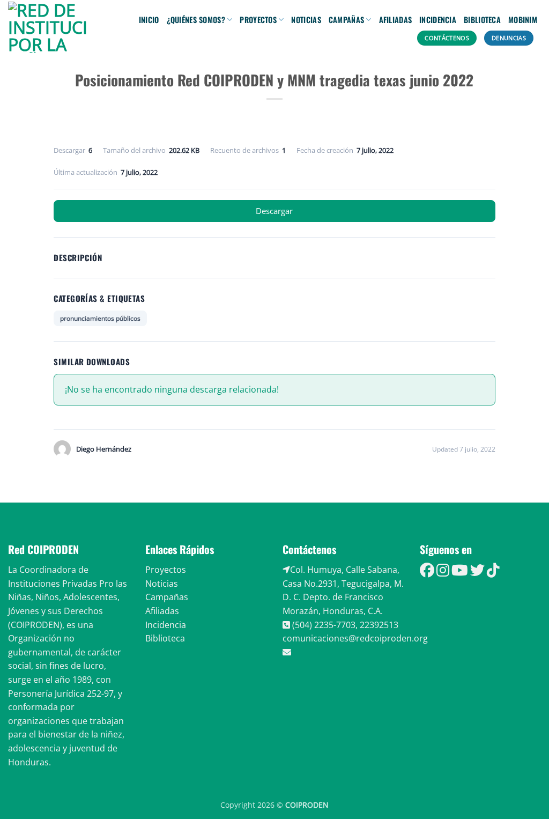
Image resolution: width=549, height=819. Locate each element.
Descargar (274, 210)
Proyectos (258, 19)
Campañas (346, 19)
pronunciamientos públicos (100, 318)
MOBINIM (522, 19)
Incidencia (437, 19)
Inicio (149, 19)
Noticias (306, 19)
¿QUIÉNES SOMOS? (196, 19)
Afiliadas (395, 19)
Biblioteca (482, 19)
